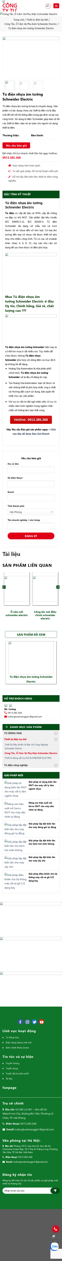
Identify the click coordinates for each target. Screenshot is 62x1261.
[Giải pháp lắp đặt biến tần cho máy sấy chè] (15, 862)
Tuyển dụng (12, 1068)
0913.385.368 (48, 6)
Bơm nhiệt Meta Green (17, 1047)
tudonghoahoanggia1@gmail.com (25, 716)
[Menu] (56, 5)
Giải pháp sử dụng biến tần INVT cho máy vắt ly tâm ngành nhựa (43, 785)
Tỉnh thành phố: (16, 505)
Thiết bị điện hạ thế (37, 19)
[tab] (31, 194)
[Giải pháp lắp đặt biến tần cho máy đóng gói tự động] (15, 828)
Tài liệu (9, 1078)
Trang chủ (18, 19)
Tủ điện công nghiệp (16, 765)
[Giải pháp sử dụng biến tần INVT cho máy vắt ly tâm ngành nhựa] (15, 789)
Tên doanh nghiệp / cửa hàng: (24, 520)
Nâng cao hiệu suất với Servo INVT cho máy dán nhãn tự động (41, 806)
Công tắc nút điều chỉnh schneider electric (45, 615)
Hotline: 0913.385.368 (31, 419)
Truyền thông (12, 1063)
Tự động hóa (12, 1037)
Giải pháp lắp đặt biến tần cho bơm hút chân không (42, 842)
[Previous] (7, 57)
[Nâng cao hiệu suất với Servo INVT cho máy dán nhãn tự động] (15, 810)
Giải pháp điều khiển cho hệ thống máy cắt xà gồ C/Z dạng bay (43, 877)
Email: (11, 491)
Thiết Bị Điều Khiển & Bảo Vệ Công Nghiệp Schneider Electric (26, 746)
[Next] (55, 57)
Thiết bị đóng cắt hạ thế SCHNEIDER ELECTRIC (28, 757)
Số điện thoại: (15, 477)
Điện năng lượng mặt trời (18, 1042)
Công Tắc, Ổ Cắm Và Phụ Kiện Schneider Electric (30, 24)
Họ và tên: (13, 463)
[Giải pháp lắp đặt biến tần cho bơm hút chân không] (15, 845)
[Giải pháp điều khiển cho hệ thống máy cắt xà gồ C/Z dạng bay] (15, 881)
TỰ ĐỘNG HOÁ (13, 733)
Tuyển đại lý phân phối (17, 1073)
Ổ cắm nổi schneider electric (17, 613)
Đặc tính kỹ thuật (17, 194)
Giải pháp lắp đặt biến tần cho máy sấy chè (42, 859)
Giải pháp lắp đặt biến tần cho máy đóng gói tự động (42, 825)
